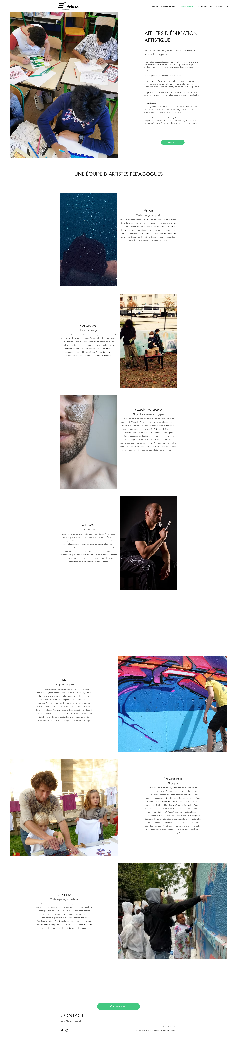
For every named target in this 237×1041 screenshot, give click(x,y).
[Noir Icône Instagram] (66, 1030)
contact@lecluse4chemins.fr (70, 1021)
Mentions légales (169, 1026)
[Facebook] (62, 1030)
